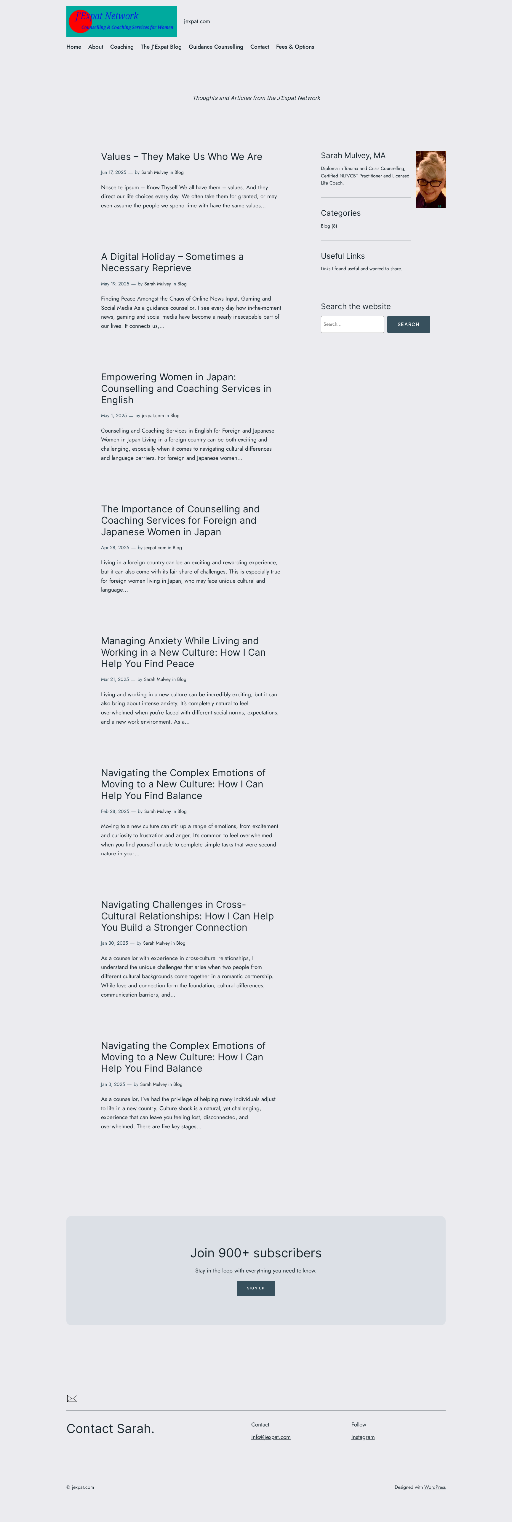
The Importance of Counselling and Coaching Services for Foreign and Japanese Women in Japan (180, 520)
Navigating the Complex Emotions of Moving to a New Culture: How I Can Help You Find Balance (183, 784)
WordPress (435, 1487)
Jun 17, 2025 (113, 172)
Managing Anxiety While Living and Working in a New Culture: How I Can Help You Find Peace (183, 652)
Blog (179, 172)
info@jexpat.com (271, 1437)
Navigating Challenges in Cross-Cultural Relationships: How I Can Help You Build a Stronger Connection (187, 916)
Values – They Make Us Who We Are (182, 156)
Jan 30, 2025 (114, 943)
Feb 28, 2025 (115, 811)
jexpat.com (197, 21)
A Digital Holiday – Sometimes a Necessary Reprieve (172, 262)
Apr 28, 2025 (115, 547)
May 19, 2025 (115, 283)
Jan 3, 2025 (113, 1084)
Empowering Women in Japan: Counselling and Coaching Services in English (186, 388)
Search (409, 324)
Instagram (363, 1437)
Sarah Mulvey (154, 172)
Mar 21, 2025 (115, 679)
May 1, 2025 (114, 415)
